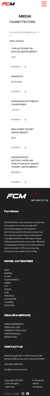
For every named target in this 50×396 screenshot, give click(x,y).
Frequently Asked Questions (38, 383)
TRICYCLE (9, 296)
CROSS (7, 289)
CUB (6, 292)
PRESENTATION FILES (15, 330)
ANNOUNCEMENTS (13, 324)
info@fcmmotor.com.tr (15, 369)
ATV (6, 286)
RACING (8, 273)
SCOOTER (9, 305)
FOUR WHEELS (11, 280)
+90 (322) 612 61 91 (13, 364)
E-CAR (7, 276)
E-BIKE (7, 283)
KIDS (6, 270)
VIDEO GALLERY (12, 327)
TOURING (9, 302)
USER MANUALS (12, 334)
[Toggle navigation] (44, 4)
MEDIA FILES (10, 337)
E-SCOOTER (10, 299)
